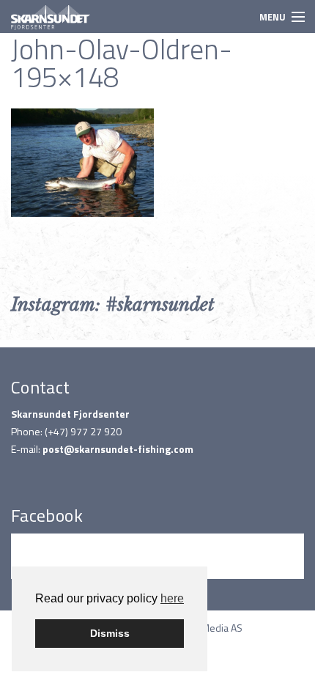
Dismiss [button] (110, 633)
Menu (272, 17)
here (172, 598)
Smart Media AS (208, 627)
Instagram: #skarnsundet (113, 304)
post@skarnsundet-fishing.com (117, 449)
